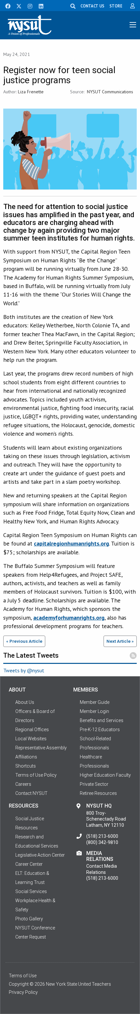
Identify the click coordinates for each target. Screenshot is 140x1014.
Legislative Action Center (40, 855)
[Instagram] (28, 5)
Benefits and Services (101, 720)
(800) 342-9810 (102, 842)
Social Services (31, 891)
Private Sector (94, 784)
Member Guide (94, 702)
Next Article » (120, 641)
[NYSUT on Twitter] (16, 5)
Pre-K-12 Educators (100, 729)
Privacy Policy (23, 992)
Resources (26, 827)
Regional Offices (32, 729)
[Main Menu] (133, 24)
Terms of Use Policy (36, 775)
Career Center (29, 864)
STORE (115, 5)
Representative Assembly (41, 747)
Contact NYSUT (31, 793)
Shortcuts (25, 766)
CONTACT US (92, 5)
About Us (24, 702)
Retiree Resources (98, 793)
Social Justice (29, 818)
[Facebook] (5, 5)
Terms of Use (22, 975)
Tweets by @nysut (23, 670)
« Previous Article (24, 641)
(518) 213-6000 (102, 836)
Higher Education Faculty (105, 775)
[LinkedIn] (39, 5)
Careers (23, 784)
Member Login (94, 711)
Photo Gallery (29, 918)
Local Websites (31, 738)
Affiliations (26, 756)
